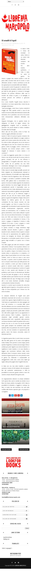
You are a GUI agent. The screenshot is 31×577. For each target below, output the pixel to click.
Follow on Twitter (8, 506)
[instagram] (18, 4)
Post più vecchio (24, 449)
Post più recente (6, 449)
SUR (13, 45)
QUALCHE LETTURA (6, 45)
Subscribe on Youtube (9, 514)
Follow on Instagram (9, 518)
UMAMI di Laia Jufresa (7, 442)
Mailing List (6, 539)
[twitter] (15, 4)
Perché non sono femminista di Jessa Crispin (12, 411)
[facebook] (12, 4)
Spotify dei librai (7, 537)
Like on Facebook (8, 510)
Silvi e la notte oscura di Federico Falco (11, 426)
